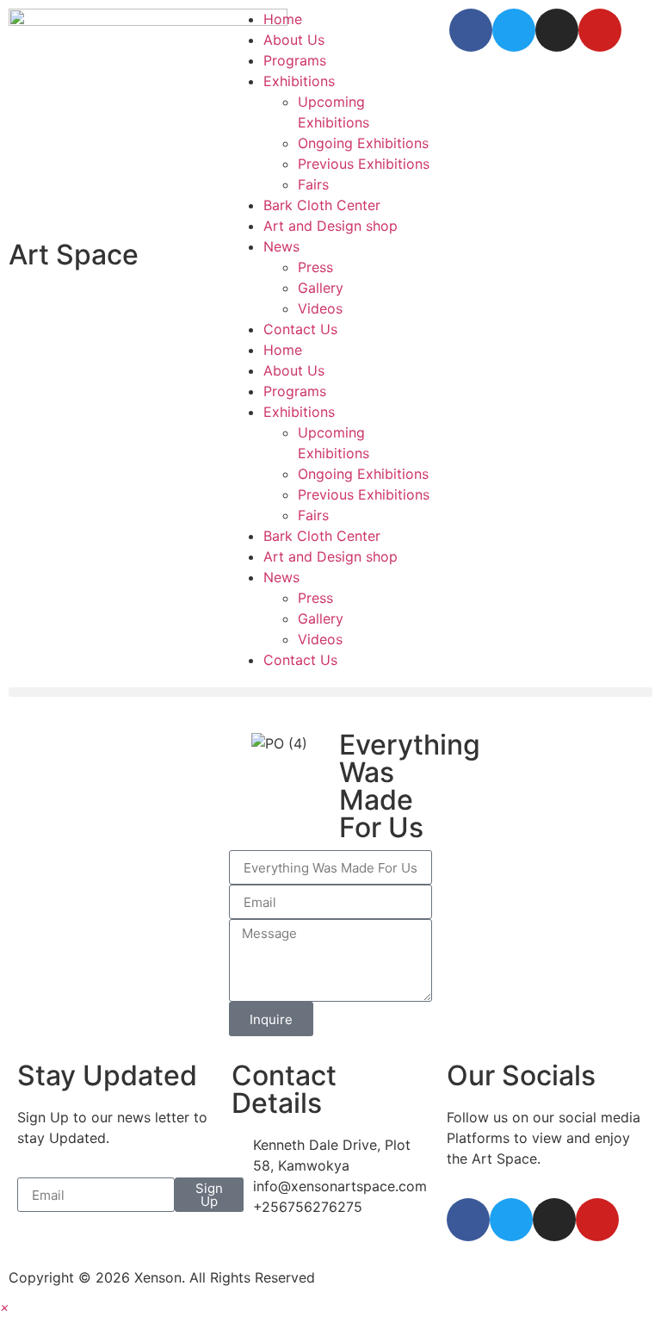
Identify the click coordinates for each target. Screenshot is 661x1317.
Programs (294, 60)
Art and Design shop (330, 225)
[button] (330, 692)
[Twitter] (513, 30)
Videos (320, 308)
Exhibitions (299, 81)
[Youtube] (599, 30)
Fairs (313, 184)
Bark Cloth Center (321, 205)
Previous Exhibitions (363, 163)
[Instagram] (556, 30)
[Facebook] (470, 30)
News (281, 246)
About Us (293, 39)
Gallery (320, 287)
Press (315, 267)
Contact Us (300, 329)
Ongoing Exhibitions (363, 143)
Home (282, 19)
